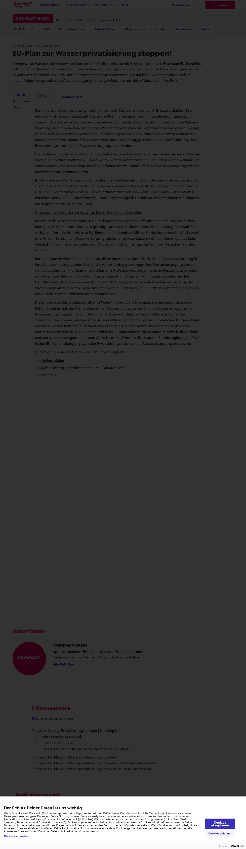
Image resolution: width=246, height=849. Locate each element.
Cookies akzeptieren (220, 824)
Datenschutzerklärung (64, 831)
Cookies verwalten (16, 836)
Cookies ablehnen (220, 833)
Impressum (92, 831)
